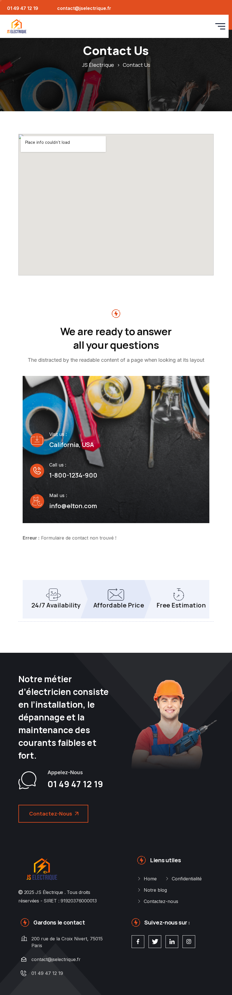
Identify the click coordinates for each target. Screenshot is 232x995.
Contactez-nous (161, 901)
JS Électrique (49, 892)
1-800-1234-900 (73, 475)
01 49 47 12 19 (22, 8)
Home (150, 878)
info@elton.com (73, 506)
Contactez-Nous (50, 813)
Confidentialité (187, 878)
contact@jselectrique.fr (84, 8)
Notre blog (155, 890)
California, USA (71, 444)
